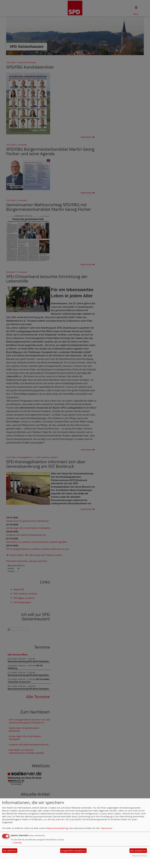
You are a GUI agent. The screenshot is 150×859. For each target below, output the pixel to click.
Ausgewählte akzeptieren (73, 850)
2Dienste (16, 842)
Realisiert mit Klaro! (139, 856)
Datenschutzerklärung (57, 828)
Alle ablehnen (10, 850)
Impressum (106, 828)
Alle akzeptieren (138, 850)
